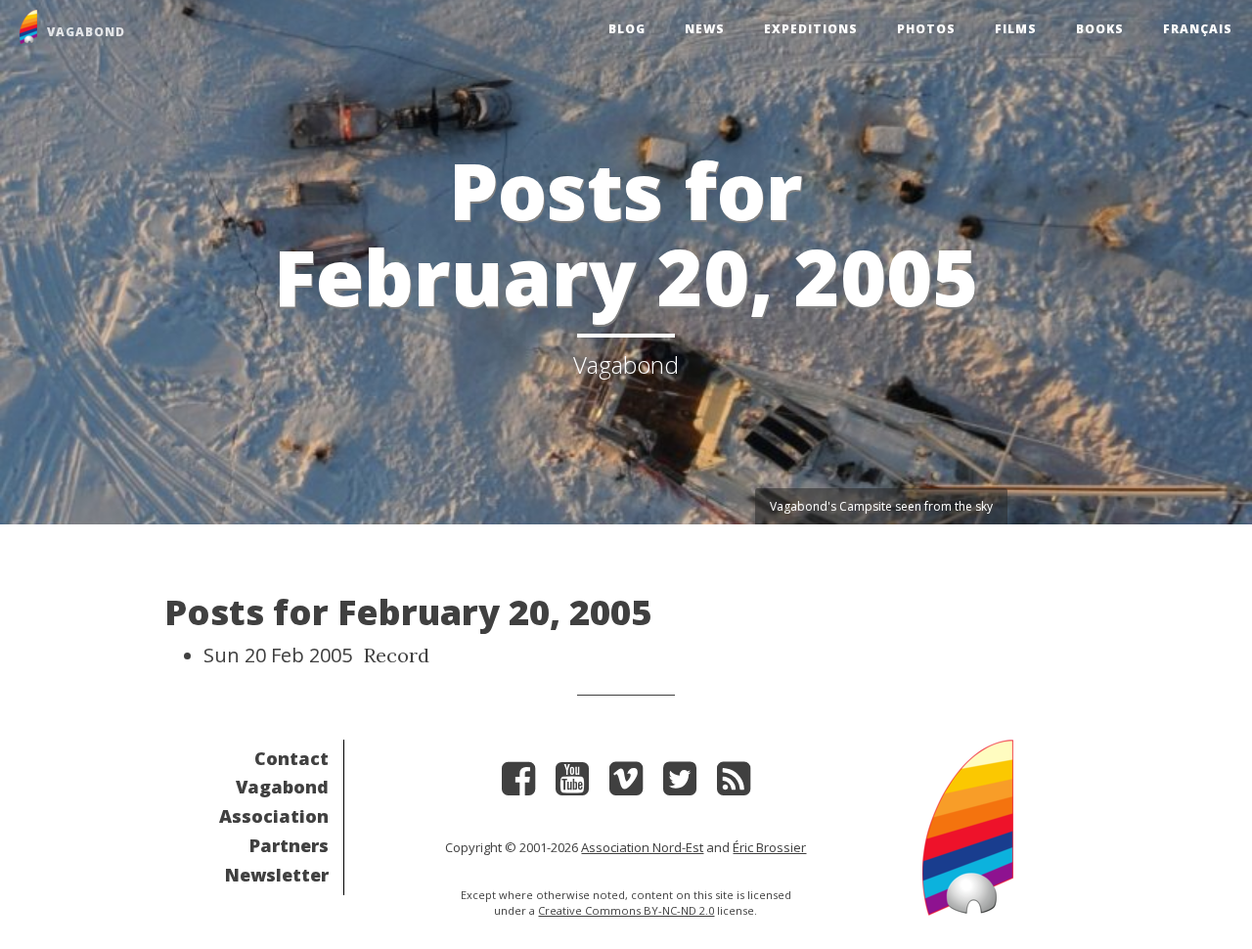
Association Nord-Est (642, 847)
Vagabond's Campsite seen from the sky (881, 506)
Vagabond (282, 786)
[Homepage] (967, 825)
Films (1016, 29)
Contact (291, 758)
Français (1197, 29)
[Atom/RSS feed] (733, 785)
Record (396, 655)
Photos (926, 29)
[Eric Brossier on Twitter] (679, 785)
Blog (627, 29)
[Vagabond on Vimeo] (626, 785)
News (705, 29)
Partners (289, 845)
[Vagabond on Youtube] (572, 785)
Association (274, 816)
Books (1100, 29)
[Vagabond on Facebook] (518, 785)
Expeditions (811, 29)
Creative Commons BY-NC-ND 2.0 (626, 910)
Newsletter (277, 874)
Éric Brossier (769, 847)
